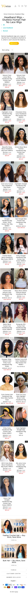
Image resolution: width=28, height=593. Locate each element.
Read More (14, 43)
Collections (11, 14)
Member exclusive (14, 577)
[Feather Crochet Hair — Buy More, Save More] (14, 526)
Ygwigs (13, 570)
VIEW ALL (14, 540)
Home (5, 14)
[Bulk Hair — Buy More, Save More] (14, 551)
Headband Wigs (19, 14)
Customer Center (14, 573)
